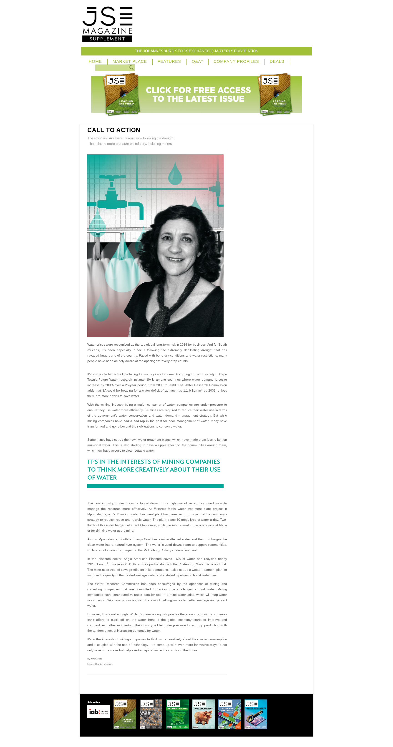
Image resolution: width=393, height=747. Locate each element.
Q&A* (197, 61)
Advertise (93, 702)
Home (95, 61)
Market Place (130, 61)
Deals (277, 61)
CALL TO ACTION (113, 130)
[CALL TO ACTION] (157, 336)
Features (169, 61)
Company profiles (236, 61)
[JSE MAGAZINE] (107, 39)
